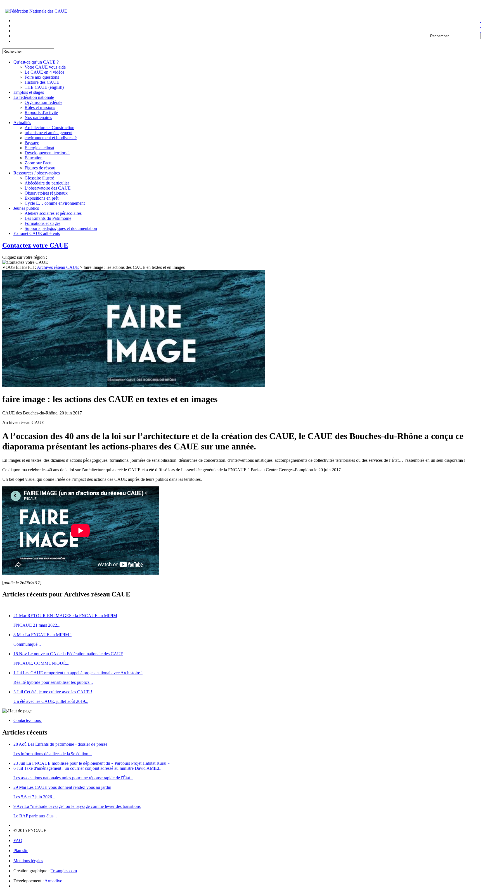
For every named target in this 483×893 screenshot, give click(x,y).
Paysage (32, 142)
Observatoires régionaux (46, 193)
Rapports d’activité (41, 112)
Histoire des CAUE (42, 82)
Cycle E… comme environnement (55, 203)
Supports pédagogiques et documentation (61, 228)
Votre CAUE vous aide (45, 67)
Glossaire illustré (39, 178)
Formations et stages (42, 223)
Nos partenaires (38, 117)
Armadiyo (53, 880)
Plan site (20, 850)
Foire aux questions (42, 77)
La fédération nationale (33, 97)
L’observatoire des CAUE (48, 188)
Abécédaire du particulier (47, 183)
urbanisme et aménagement (48, 132)
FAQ (17, 840)
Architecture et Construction (49, 127)
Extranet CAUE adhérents (36, 233)
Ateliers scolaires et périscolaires (53, 213)
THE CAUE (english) (44, 87)
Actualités (22, 122)
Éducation (33, 157)
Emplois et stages (28, 92)
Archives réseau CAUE (58, 267)
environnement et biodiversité (51, 137)
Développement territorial (47, 152)
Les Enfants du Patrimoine (48, 218)
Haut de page (20, 710)
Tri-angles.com (64, 870)
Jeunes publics (26, 208)
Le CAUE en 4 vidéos (44, 72)
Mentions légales (28, 860)
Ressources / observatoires (36, 173)
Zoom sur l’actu (39, 162)
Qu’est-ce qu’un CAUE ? (36, 62)
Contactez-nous (27, 720)
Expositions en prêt (41, 198)
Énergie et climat (39, 147)
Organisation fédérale (43, 102)
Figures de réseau (40, 167)
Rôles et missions (40, 107)
